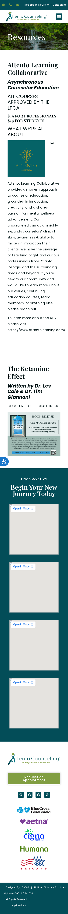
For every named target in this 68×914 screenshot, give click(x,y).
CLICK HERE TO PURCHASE (28, 406)
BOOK (53, 406)
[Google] (21, 795)
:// (18, 330)
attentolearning (42, 330)
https (12, 330)
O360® (25, 887)
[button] (59, 16)
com (60, 330)
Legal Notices (18, 905)
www (24, 330)
